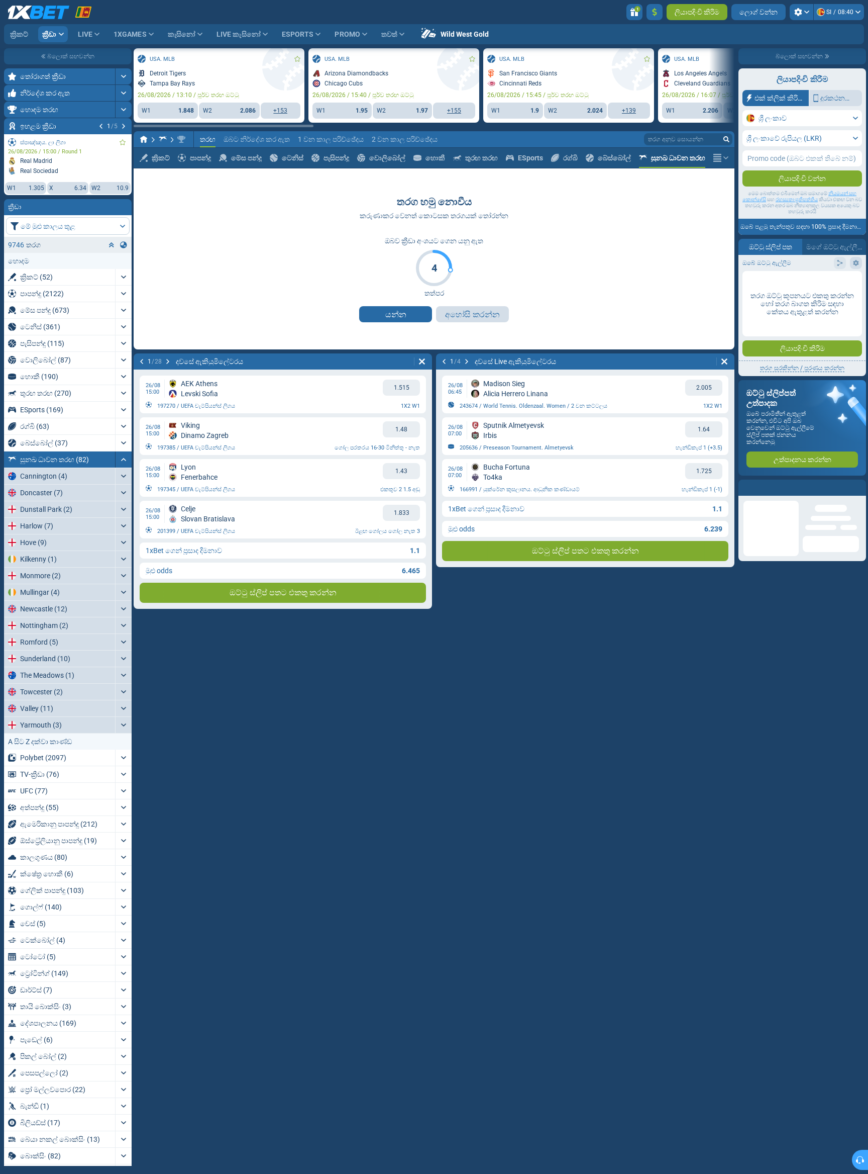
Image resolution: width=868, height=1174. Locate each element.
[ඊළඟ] (124, 126)
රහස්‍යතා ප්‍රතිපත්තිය (797, 199)
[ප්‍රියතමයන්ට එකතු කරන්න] (123, 142)
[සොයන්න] (726, 139)
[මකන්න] (422, 361)
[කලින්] (101, 126)
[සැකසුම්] (801, 12)
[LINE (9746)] (144, 139)
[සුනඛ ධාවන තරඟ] (163, 139)
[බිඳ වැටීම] (123, 459)
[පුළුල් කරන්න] (123, 76)
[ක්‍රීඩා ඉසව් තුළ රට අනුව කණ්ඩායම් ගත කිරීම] (124, 245)
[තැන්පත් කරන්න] (654, 12)
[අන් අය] (720, 158)
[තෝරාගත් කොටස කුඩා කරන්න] (111, 245)
